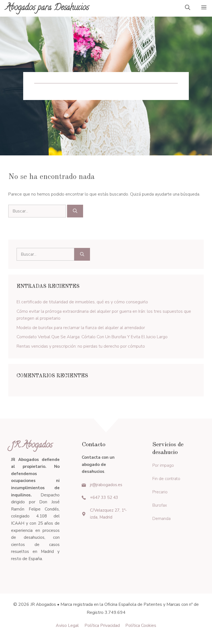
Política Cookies (140, 625)
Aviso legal (67, 625)
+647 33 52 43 (104, 497)
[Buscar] (75, 211)
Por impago (163, 465)
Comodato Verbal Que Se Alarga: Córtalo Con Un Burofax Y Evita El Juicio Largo (92, 337)
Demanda (161, 518)
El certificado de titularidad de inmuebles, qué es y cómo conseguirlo (82, 302)
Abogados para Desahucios (47, 8)
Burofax (159, 505)
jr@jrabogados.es (106, 485)
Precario (160, 492)
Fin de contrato (166, 478)
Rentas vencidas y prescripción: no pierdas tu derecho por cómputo (81, 346)
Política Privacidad (102, 625)
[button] (187, 8)
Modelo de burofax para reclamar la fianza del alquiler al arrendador (81, 328)
